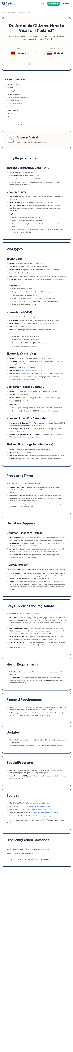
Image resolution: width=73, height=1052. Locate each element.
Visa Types (10, 87)
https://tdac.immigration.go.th (46, 813)
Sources (9, 113)
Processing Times (12, 91)
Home (42, 3)
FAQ (8, 116)
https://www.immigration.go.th (39, 809)
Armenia (28, 12)
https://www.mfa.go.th (40, 803)
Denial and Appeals (13, 94)
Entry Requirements (13, 84)
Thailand (21, 12)
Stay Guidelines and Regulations (17, 97)
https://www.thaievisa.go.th (31, 370)
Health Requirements (13, 100)
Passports (65, 3)
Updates (9, 107)
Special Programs (12, 110)
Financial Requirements (14, 103)
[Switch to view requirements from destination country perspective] (36, 52)
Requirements (53, 3)
